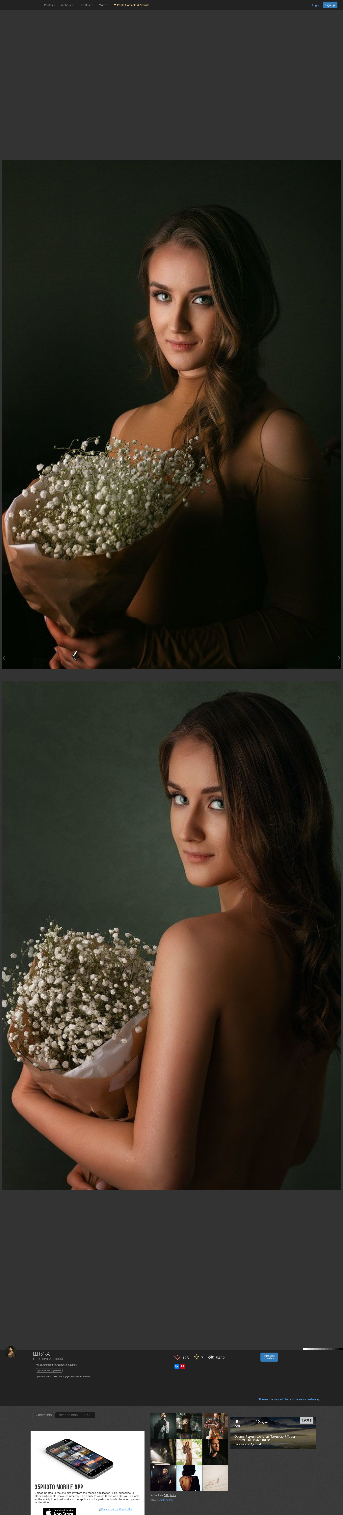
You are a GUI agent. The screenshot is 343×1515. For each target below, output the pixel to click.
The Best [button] (85, 5)
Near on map (68, 1415)
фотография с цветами (49, 1370)
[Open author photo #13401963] (163, 1477)
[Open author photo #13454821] (163, 1451)
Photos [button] (49, 5)
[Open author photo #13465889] (215, 1425)
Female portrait (165, 1500)
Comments (44, 1415)
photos (170, 1495)
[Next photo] (339, 657)
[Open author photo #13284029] (215, 1477)
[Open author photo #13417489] (215, 1451)
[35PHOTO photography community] (21, 5)
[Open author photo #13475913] (189, 1425)
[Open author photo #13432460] (189, 1451)
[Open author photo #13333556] (189, 1477)
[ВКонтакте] (176, 1366)
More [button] (102, 5)
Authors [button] (66, 5)
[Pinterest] (182, 1366)
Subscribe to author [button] (269, 1357)
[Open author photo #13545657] (163, 1425)
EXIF (88, 1415)
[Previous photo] (3, 657)
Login (315, 5)
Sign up (330, 5)
